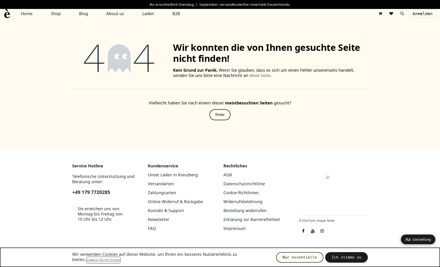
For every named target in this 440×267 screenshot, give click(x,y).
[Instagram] (322, 231)
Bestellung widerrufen (245, 210)
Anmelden (422, 13)
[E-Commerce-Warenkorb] (380, 13)
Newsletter (158, 219)
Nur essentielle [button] (300, 257)
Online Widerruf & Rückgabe (175, 201)
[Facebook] (303, 231)
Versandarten (161, 183)
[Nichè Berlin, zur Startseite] (333, 188)
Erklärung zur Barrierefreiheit (251, 219)
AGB (227, 174)
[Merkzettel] (391, 13)
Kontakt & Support (166, 210)
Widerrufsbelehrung (242, 201)
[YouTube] (312, 231)
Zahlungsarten (162, 192)
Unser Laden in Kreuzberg (173, 174)
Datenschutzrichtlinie (244, 183)
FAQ (152, 228)
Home (220, 114)
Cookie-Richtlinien (241, 192)
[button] (402, 13)
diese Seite (259, 75)
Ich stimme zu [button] (346, 257)
